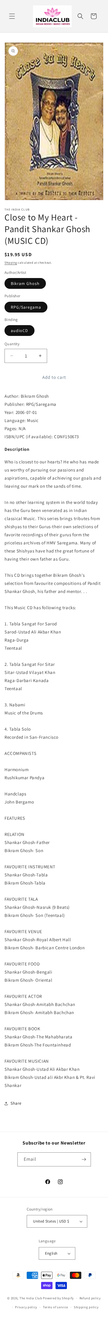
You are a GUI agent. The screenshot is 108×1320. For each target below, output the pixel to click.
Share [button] (16, 1103)
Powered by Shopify (58, 1298)
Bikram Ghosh (25, 283)
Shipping (10, 263)
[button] (12, 16)
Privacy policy (26, 1307)
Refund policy (90, 1298)
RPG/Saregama (26, 307)
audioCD (19, 330)
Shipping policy (86, 1307)
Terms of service (55, 1307)
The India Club (31, 1298)
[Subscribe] (84, 1159)
